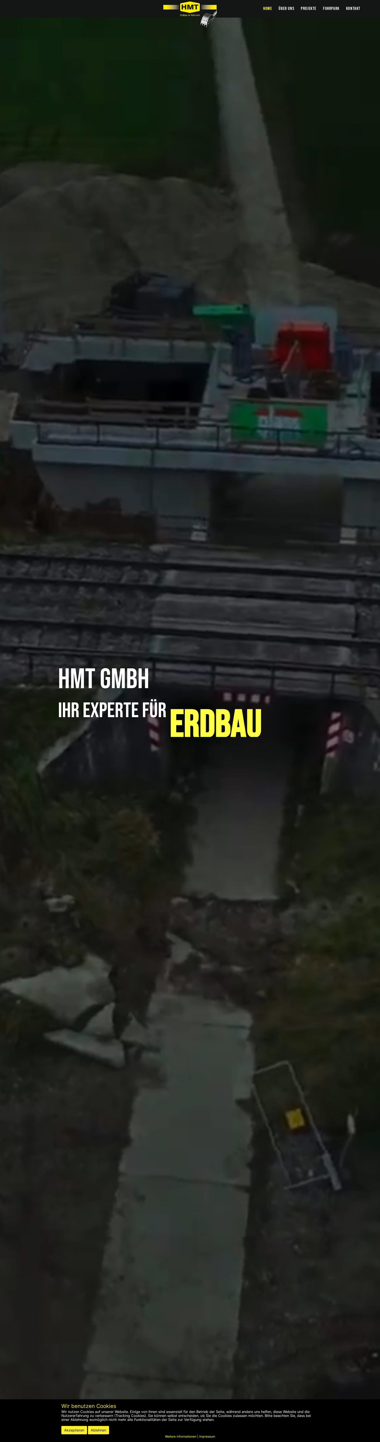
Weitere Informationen (180, 1436)
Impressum (207, 1436)
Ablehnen (98, 1430)
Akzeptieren (74, 1430)
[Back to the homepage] (190, 14)
